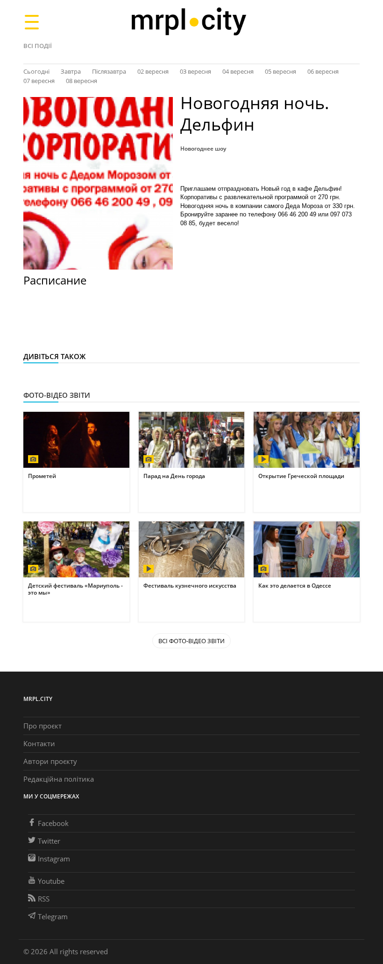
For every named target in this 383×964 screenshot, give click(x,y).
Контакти (39, 743)
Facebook (53, 823)
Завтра (71, 71)
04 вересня (238, 71)
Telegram (53, 916)
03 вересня (195, 71)
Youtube (51, 881)
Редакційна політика (58, 779)
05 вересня (280, 71)
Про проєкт (42, 725)
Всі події (37, 46)
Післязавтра (109, 71)
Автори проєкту (50, 761)
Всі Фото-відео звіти (191, 641)
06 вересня (323, 71)
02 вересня (153, 71)
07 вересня (39, 80)
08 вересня (81, 80)
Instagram (54, 858)
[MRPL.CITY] (188, 22)
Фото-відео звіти (56, 395)
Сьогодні (36, 71)
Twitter (49, 841)
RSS (44, 898)
